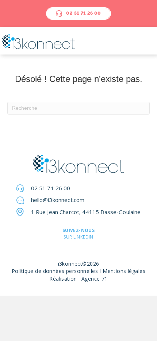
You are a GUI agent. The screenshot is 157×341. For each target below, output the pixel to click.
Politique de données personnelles (55, 270)
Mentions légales (124, 270)
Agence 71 (94, 278)
